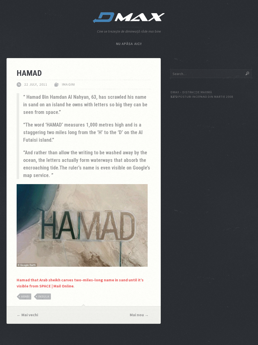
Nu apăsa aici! (129, 43)
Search (247, 73)
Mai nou (137, 314)
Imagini (68, 84)
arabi (25, 296)
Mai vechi (29, 314)
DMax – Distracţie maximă (191, 92)
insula (43, 296)
